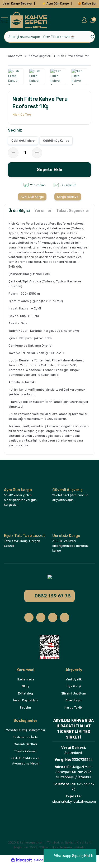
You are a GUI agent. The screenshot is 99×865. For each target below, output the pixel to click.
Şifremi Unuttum (73, 693)
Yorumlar (43, 210)
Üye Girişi (74, 686)
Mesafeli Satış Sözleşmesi (25, 730)
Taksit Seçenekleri (73, 210)
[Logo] (28, 20)
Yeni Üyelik (74, 679)
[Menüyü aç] (4, 19)
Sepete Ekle (49, 169)
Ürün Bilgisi (19, 210)
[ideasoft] (21, 860)
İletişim (25, 707)
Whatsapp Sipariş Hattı (73, 856)
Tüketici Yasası (25, 751)
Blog (25, 686)
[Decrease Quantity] (13, 152)
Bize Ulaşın (73, 700)
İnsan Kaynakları (25, 700)
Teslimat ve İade (25, 737)
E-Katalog (25, 693)
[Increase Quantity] (37, 152)
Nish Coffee (21, 114)
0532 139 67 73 (53, 596)
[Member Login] (84, 20)
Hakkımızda (25, 679)
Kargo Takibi (73, 707)
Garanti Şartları (25, 744)
